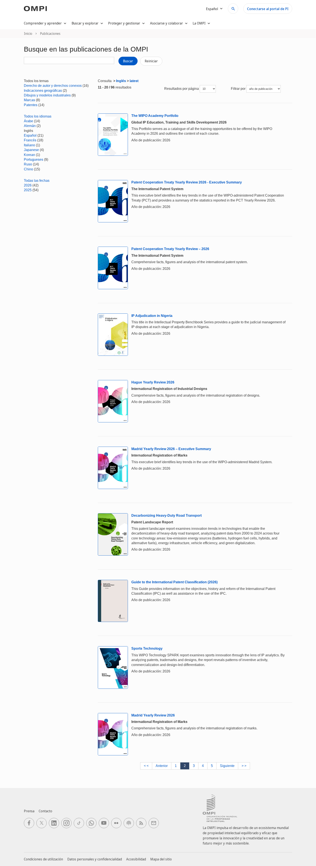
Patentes (30, 105)
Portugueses (33, 159)
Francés (30, 140)
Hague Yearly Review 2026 (152, 382)
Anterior (162, 766)
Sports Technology (147, 648)
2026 (28, 185)
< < (146, 766)
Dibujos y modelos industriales (47, 95)
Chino (28, 169)
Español (30, 135)
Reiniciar (151, 61)
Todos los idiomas (37, 116)
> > (244, 766)
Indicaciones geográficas (43, 90)
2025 (28, 190)
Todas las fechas (36, 180)
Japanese (31, 150)
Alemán (30, 126)
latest (134, 81)
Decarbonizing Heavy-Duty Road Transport (166, 515)
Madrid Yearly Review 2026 (153, 715)
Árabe (28, 121)
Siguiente (227, 766)
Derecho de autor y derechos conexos (53, 85)
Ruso (28, 164)
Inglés (121, 81)
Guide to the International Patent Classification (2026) (174, 582)
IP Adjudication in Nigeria (151, 316)
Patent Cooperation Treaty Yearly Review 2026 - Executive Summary (186, 182)
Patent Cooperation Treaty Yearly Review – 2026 (170, 249)
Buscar (128, 61)
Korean (29, 155)
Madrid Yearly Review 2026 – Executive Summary (171, 449)
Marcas (29, 100)
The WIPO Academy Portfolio (154, 116)
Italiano (29, 145)
